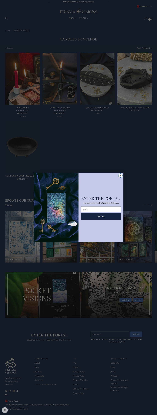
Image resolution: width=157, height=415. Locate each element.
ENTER (100, 216)
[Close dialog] (120, 176)
